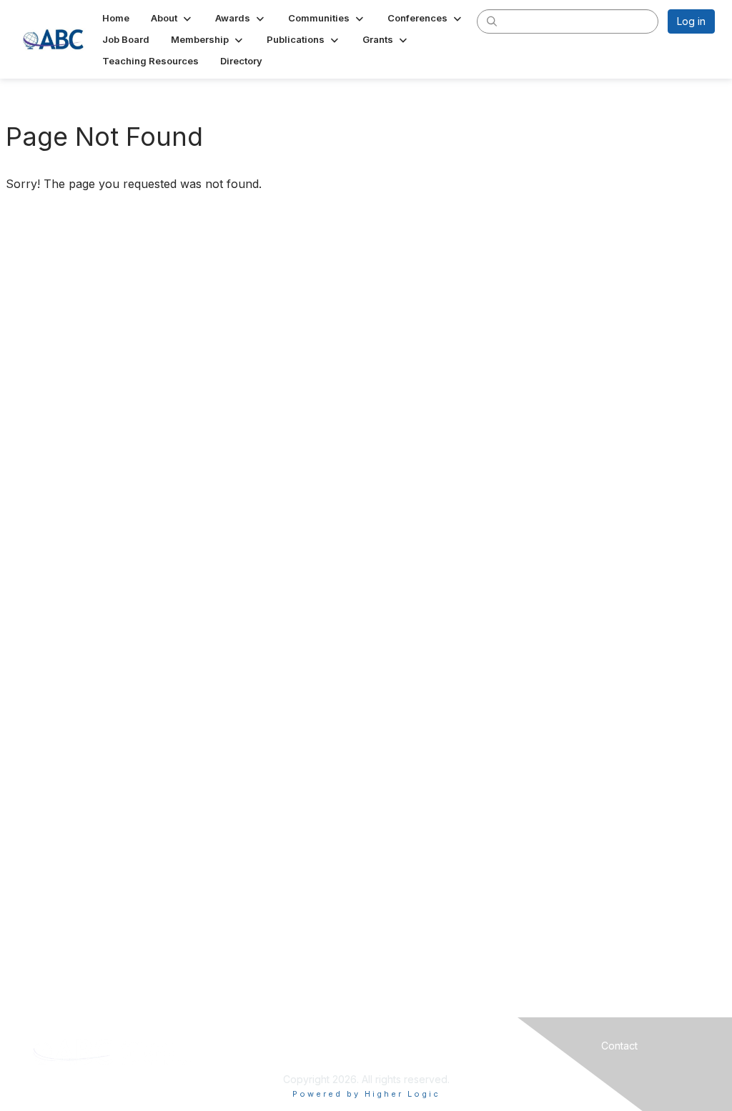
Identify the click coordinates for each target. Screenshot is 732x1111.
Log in (691, 21)
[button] (172, 18)
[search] (492, 20)
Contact (619, 1046)
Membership (449, 1046)
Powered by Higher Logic (366, 1094)
